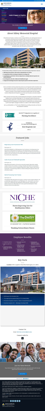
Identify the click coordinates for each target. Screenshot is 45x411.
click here (7, 394)
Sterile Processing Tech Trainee (12, 175)
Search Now (22, 27)
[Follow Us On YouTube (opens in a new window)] (15, 401)
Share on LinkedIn (26, 378)
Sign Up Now (22, 373)
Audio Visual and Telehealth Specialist (14, 159)
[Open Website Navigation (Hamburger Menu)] (42, 3)
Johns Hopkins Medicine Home (8, 0)
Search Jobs (5, 8)
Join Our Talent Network (38, 0)
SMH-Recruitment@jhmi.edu (24, 332)
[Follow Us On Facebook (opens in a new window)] (11, 401)
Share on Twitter (25, 378)
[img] (6, 4)
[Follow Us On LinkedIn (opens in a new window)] (22, 338)
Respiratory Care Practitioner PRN (13, 144)
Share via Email (27, 378)
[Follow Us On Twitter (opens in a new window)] (13, 401)
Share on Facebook (23, 378)
